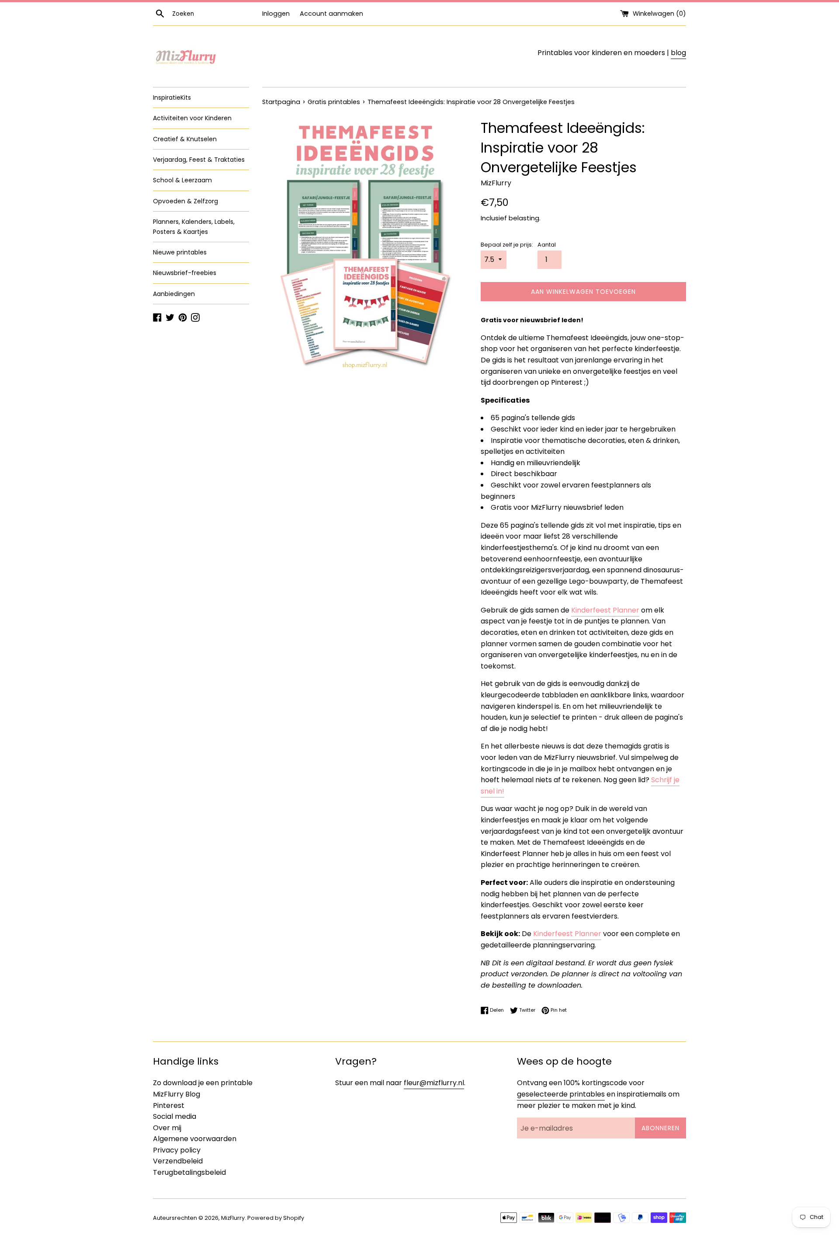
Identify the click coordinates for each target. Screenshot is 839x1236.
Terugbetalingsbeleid (189, 1172)
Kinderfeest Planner (605, 610)
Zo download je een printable (203, 1083)
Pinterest (168, 1105)
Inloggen (276, 13)
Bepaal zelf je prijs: (507, 244)
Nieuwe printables (180, 252)
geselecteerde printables (561, 1094)
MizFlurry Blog (176, 1094)
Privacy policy (177, 1150)
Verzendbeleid (178, 1161)
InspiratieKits (172, 97)
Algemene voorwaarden (194, 1139)
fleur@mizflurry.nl (434, 1083)
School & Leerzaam (182, 180)
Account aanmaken (331, 13)
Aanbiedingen (174, 293)
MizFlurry (233, 1218)
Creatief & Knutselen (185, 139)
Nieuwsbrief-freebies (184, 272)
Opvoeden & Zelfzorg (185, 201)
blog (678, 53)
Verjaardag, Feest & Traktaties (199, 159)
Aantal (546, 244)
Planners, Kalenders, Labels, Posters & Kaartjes (194, 226)
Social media (174, 1116)
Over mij (167, 1128)
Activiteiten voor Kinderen (192, 118)
